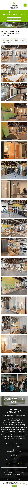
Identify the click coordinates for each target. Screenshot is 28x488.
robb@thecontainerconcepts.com (15, 14)
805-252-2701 (15, 12)
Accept (14, 486)
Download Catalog (14, 19)
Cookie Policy (21, 483)
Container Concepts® (9, 415)
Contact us (6, 438)
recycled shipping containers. (18, 419)
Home (3, 39)
